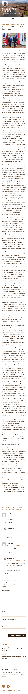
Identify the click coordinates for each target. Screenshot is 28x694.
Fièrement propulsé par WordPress (11, 690)
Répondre (9, 522)
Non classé (8, 501)
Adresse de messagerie (9, 619)
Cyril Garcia (21, 24)
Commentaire (6, 590)
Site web (4, 627)
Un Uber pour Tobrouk (9, 10)
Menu (14, 18)
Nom (4, 611)
